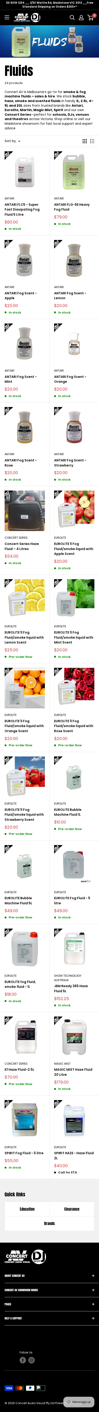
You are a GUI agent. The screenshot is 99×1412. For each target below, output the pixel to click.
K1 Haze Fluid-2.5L (19, 1069)
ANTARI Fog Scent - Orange (70, 379)
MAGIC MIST (62, 1064)
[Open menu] (7, 17)
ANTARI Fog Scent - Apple (21, 296)
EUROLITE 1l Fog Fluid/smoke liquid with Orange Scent (24, 726)
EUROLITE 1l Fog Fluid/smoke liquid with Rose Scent (73, 726)
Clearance (71, 1209)
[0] (90, 17)
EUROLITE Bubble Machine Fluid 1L (68, 812)
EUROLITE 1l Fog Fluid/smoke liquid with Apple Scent (73, 548)
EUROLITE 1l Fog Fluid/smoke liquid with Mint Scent (73, 637)
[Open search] (72, 17)
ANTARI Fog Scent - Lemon (70, 296)
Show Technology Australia (68, 978)
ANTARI (9, 198)
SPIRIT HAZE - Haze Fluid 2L (74, 1155)
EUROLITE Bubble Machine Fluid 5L (18, 900)
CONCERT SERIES (16, 538)
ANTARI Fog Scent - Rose (21, 463)
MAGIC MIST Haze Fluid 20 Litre (73, 1072)
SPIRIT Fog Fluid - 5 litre (24, 1153)
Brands (49, 1223)
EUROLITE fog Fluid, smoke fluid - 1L (20, 984)
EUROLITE (60, 538)
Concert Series (16, 1064)
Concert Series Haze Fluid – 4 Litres (22, 546)
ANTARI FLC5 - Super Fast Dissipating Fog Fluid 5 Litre (22, 209)
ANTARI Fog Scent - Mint (21, 379)
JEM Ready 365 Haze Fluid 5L (71, 988)
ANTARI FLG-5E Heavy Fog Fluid (72, 207)
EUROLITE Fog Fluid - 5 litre (72, 900)
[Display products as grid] (85, 141)
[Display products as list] (92, 141)
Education (27, 1209)
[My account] (81, 17)
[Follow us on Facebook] (23, 1360)
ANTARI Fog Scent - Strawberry (70, 463)
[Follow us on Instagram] (31, 1360)
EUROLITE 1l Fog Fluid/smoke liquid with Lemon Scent (24, 637)
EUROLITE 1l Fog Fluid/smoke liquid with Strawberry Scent (24, 814)
